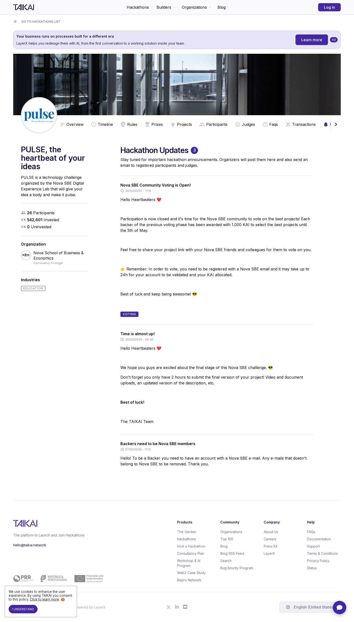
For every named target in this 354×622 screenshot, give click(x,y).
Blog (221, 7)
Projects (184, 124)
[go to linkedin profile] (177, 607)
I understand (23, 609)
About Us (271, 532)
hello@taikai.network (29, 545)
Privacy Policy (318, 561)
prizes (157, 124)
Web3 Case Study (191, 573)
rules (132, 124)
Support (313, 546)
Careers (270, 539)
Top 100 (226, 539)
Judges (248, 124)
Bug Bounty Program (236, 568)
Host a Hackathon (191, 546)
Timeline (105, 124)
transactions (304, 124)
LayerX (269, 553)
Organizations (194, 7)
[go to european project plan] (58, 578)
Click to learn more (44, 599)
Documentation (319, 539)
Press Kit (270, 546)
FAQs (311, 532)
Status (312, 568)
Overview (75, 124)
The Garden (186, 532)
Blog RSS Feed (232, 553)
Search (226, 561)
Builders (164, 7)
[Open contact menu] (339, 607)
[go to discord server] (185, 607)
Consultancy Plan (190, 553)
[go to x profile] (168, 607)
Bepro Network (189, 580)
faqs (273, 124)
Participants (217, 124)
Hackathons (138, 7)
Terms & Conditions (322, 553)
